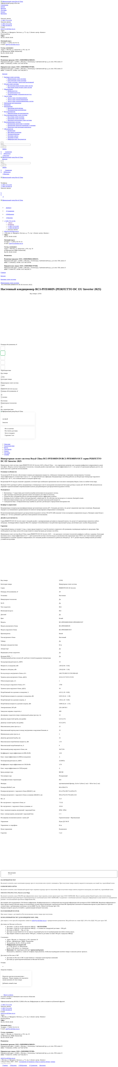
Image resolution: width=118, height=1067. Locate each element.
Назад (10, 223)
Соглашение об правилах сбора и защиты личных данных (37, 1062)
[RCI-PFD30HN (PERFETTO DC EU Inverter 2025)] (74, 318)
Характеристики (9, 446)
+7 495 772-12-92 (6, 20)
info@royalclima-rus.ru (8, 29)
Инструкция (12, 873)
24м (3, 348)
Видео (6, 447)
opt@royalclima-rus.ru (13, 44)
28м (3, 353)
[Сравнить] (3, 415)
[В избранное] (3, 417)
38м (3, 358)
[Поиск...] (4, 147)
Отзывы (6, 454)
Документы (7, 449)
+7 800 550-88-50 (6, 25)
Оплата (6, 451)
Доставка (7, 453)
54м (3, 363)
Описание (7, 444)
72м (3, 367)
